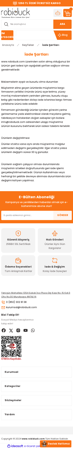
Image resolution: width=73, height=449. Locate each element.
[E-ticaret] (36, 446)
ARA (62, 24)
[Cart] (67, 13)
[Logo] (15, 12)
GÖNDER (62, 215)
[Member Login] (58, 13)
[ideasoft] (15, 446)
